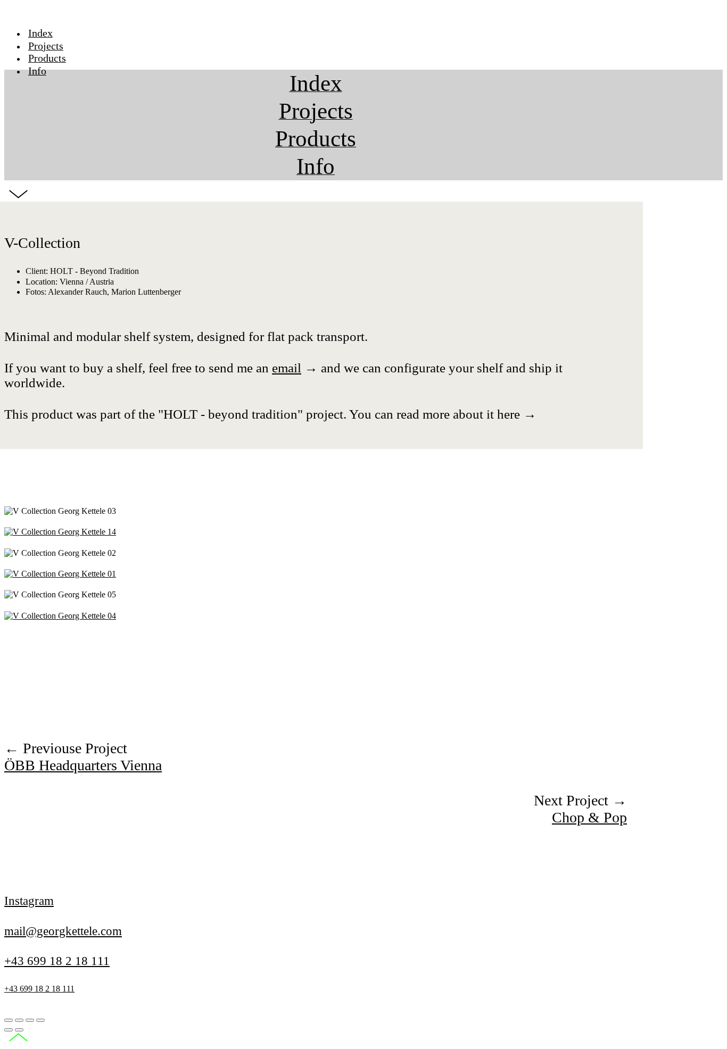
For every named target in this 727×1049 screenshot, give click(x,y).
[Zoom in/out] (40, 1020)
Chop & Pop (589, 817)
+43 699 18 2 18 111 (57, 961)
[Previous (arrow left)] (8, 1029)
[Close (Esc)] (8, 1020)
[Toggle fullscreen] (30, 1020)
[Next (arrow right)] (19, 1029)
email (286, 368)
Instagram (29, 901)
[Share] (19, 1020)
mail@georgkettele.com (63, 931)
